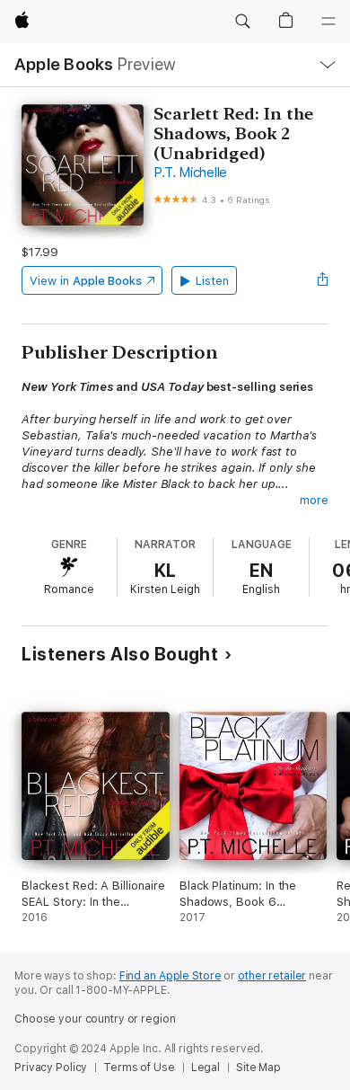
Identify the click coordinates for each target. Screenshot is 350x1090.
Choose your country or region (95, 1019)
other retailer (272, 976)
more (314, 500)
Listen (212, 281)
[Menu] (328, 21)
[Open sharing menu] (323, 280)
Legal (205, 1067)
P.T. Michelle (190, 172)
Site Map (258, 1067)
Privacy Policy (50, 1067)
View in (86, 281)
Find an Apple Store (170, 976)
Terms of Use (139, 1067)
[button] (242, 21)
